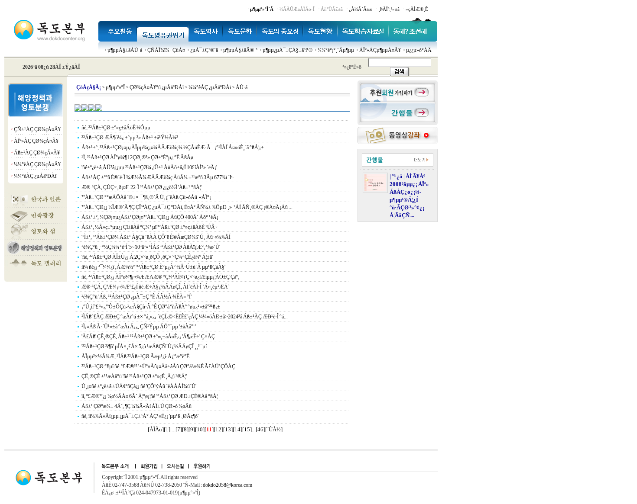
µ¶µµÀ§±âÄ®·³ (240, 50)
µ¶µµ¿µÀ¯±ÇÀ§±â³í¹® (287, 50)
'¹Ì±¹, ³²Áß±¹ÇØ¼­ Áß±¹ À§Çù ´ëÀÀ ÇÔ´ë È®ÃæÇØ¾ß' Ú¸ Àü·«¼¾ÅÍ (156, 237)
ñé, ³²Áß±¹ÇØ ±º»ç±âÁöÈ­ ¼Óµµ (115, 128)
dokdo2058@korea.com (227, 485)
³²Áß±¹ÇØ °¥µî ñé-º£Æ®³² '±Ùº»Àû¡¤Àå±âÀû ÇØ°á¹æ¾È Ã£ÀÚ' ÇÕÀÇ (158, 366)
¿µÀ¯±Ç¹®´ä (204, 50)
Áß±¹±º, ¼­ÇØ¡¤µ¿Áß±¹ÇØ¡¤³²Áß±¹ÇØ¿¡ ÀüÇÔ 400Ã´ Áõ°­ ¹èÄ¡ (149, 217)
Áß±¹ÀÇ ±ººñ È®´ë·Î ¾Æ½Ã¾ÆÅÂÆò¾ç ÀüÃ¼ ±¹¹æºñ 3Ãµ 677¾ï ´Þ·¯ (159, 177)
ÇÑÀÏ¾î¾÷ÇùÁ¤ (166, 50)
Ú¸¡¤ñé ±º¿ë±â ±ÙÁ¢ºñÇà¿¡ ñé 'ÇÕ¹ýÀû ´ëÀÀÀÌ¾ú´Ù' (138, 386)
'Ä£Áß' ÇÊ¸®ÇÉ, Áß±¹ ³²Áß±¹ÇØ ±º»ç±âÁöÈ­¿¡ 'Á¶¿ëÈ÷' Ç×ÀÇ (148, 337)
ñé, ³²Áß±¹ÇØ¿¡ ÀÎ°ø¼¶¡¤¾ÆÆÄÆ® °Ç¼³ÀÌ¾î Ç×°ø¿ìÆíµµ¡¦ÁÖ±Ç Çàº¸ (160, 277)
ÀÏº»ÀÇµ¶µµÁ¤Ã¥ (380, 50)
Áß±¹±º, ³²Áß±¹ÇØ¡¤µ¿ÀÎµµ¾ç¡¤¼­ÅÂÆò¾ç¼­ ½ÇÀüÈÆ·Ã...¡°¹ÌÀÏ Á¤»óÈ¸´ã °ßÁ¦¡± (172, 147)
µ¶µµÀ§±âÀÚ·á (124, 50)
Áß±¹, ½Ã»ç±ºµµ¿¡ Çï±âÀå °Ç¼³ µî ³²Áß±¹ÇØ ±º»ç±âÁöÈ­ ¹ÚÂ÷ (149, 227)
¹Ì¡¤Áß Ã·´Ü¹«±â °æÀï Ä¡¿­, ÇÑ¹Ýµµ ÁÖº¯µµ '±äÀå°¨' (138, 327)
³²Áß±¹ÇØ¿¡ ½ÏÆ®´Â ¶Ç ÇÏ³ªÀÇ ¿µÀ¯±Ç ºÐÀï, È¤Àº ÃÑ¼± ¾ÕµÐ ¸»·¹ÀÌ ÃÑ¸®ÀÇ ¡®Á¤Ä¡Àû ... (186, 207)
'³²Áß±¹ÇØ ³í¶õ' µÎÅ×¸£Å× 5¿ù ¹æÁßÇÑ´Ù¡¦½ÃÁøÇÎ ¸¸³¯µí (144, 346)
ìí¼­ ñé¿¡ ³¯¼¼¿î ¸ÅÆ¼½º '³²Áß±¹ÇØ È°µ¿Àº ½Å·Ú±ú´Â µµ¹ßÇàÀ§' (153, 267)
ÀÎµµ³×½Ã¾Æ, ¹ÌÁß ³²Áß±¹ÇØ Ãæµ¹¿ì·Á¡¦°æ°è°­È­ (135, 356)
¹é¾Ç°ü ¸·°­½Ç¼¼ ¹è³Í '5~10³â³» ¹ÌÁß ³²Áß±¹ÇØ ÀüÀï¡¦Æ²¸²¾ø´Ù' (150, 247)
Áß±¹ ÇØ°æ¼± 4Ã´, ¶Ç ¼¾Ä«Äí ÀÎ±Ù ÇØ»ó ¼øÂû (136, 406)
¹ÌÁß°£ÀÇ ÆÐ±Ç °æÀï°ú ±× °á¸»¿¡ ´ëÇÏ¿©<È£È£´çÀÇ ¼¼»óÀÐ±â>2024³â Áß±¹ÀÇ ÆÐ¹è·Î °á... (184, 317)
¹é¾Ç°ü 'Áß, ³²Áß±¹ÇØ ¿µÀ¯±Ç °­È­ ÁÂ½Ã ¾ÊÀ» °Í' (136, 297)
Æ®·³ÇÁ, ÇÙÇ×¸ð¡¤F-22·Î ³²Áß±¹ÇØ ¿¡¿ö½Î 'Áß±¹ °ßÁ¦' (141, 187)
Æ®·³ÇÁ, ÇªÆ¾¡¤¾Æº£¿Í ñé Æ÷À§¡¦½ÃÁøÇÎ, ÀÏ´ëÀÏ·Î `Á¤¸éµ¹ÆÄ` (155, 287)
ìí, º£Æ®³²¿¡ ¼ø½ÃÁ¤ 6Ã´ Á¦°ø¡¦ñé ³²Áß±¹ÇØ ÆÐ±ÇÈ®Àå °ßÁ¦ (149, 396)
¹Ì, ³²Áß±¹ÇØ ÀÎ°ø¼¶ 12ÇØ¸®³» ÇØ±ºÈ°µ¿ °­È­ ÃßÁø (137, 157)
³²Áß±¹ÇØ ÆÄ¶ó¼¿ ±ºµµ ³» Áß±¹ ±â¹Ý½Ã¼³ (129, 138)
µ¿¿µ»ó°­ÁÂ (419, 50)
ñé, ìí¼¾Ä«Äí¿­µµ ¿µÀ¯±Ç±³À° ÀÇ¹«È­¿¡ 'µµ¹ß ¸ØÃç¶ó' (139, 416)
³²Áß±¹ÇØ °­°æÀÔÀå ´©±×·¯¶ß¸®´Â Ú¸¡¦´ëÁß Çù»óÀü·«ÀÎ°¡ (146, 197)
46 (260, 429)
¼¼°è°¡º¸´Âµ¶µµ (336, 50)
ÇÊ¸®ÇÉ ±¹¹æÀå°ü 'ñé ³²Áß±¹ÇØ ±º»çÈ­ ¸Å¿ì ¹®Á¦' (134, 376)
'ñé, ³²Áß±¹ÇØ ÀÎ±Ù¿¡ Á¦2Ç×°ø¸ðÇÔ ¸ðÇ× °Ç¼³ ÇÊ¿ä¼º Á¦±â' (147, 257)
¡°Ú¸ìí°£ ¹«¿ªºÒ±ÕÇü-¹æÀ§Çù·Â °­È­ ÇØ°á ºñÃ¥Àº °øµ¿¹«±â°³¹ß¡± (150, 307)
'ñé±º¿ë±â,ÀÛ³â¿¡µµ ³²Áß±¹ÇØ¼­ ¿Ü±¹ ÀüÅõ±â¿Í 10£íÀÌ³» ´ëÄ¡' (149, 167)
